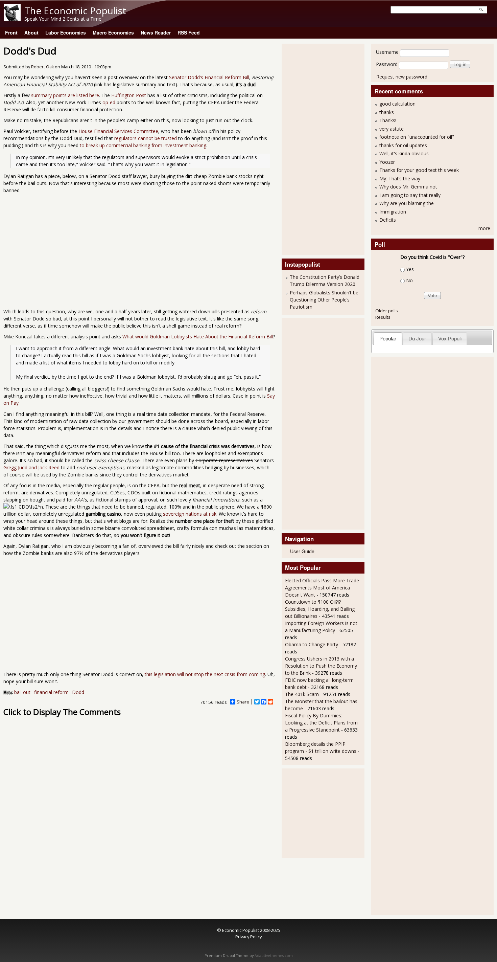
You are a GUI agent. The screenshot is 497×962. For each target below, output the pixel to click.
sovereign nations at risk (189, 514)
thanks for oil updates (403, 145)
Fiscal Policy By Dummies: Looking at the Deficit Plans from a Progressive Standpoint (321, 722)
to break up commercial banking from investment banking (143, 145)
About (31, 32)
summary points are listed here (65, 95)
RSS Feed (189, 32)
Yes (410, 269)
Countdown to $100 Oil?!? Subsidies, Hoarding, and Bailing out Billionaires (320, 609)
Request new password (401, 76)
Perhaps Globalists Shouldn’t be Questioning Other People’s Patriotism (324, 299)
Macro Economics (113, 32)
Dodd (78, 692)
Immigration (392, 211)
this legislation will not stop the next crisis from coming (205, 674)
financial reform (51, 692)
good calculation (397, 103)
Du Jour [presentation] (417, 338)
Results (382, 317)
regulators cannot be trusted (145, 138)
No (409, 280)
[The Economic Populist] (12, 19)
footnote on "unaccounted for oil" (416, 137)
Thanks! (387, 120)
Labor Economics (65, 32)
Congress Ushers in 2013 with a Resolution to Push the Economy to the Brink (321, 665)
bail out (22, 692)
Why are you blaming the (406, 203)
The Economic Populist (75, 10)
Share (243, 701)
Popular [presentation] (387, 338)
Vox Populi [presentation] (450, 338)
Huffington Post (128, 95)
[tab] (388, 338)
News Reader (156, 32)
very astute (391, 129)
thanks (386, 112)
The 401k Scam (302, 694)
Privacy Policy (248, 937)
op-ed (108, 102)
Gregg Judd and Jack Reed (31, 467)
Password (387, 64)
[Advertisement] (312, 148)
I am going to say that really (410, 195)
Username (387, 52)
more (484, 228)
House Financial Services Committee (118, 131)
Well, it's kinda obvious (404, 153)
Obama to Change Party (311, 644)
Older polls (386, 311)
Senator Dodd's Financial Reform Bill (209, 77)
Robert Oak (42, 67)
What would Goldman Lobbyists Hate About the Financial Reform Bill (197, 336)
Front (11, 32)
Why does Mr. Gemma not (408, 186)
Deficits (387, 220)
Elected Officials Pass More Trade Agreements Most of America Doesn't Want (322, 587)
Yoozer (387, 162)
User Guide (302, 551)
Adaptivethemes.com (274, 955)
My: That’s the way (399, 178)
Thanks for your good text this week (419, 170)
